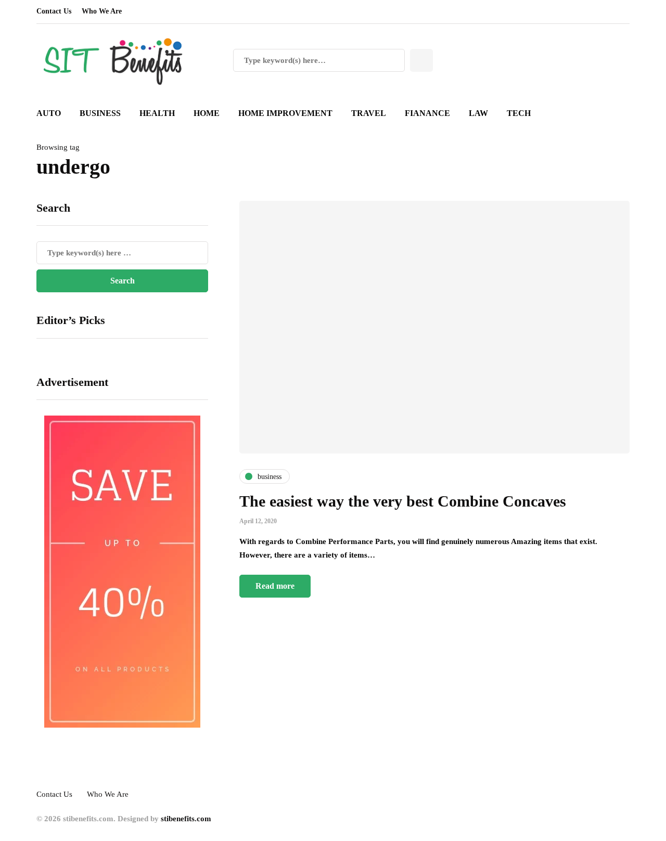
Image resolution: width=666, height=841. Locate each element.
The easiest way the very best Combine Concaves (402, 501)
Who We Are (102, 11)
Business (100, 113)
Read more (274, 585)
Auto (48, 113)
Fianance (427, 113)
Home (207, 113)
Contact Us (53, 11)
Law (478, 113)
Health (157, 113)
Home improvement (285, 113)
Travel (368, 113)
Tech (519, 113)
